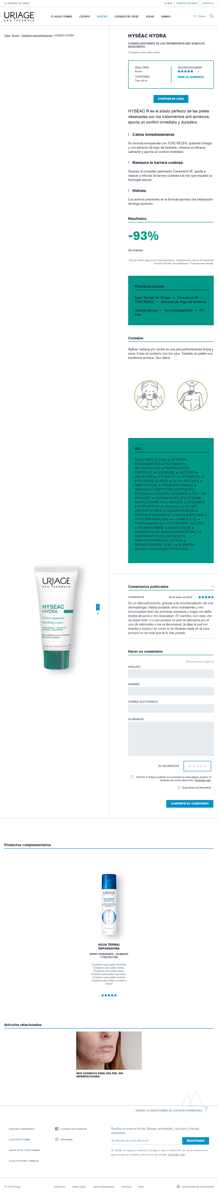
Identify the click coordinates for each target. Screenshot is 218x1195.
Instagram (66, 1139)
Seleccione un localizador (197, 1186)
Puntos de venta (188, 3)
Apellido (134, 666)
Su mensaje (136, 719)
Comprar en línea (171, 98)
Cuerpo (84, 16)
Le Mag (168, 3)
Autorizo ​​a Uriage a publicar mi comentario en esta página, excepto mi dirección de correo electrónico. (173, 779)
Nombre (134, 684)
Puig (141, 1186)
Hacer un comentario (191, 76)
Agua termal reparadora (109, 946)
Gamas (165, 16)
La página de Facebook (73, 1129)
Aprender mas (202, 780)
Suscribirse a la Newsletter (196, 787)
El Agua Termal (61, 16)
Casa (7, 35)
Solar (150, 16)
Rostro (102, 16)
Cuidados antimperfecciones (37, 35)
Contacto (208, 3)
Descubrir (109, 926)
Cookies (126, 1186)
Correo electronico (143, 701)
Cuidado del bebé (127, 16)
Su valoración (168, 765)
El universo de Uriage (17, 3)
